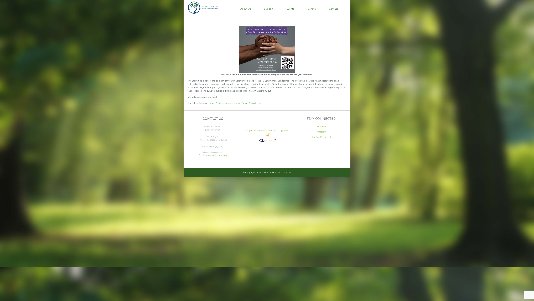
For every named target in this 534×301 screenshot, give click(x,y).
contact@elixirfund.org (216, 155)
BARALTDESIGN (283, 172)
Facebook (321, 126)
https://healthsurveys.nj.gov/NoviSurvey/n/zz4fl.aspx (235, 103)
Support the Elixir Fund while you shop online (267, 130)
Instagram (321, 132)
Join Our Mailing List (321, 137)
